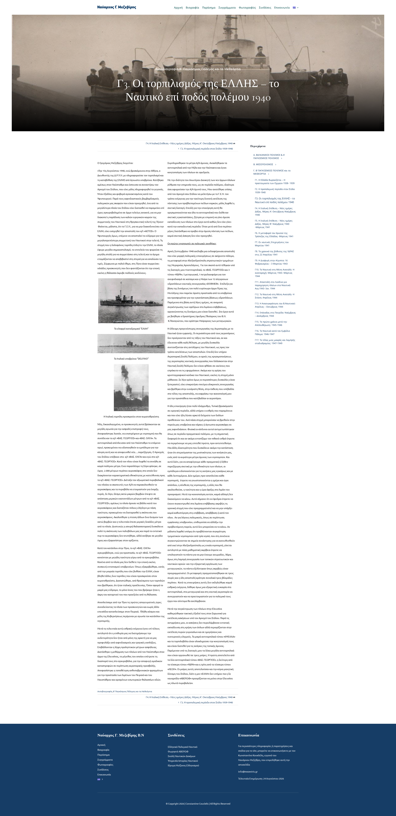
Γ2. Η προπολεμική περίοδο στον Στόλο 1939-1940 (207, 148)
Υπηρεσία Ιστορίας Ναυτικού (183, 760)
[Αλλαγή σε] (296, 7)
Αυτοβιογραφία (167, 69)
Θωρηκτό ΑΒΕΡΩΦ (178, 751)
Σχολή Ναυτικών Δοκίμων (181, 756)
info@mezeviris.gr (248, 771)
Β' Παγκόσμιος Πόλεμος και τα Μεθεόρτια (210, 69)
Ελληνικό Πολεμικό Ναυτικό (182, 746)
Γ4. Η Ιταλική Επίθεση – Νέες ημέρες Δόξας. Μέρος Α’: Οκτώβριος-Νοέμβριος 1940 (189, 143)
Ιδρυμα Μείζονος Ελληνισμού (183, 765)
